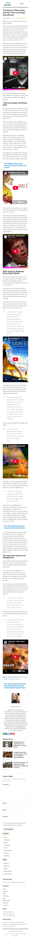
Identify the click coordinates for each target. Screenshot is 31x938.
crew (22, 487)
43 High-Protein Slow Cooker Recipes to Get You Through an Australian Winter (20, 755)
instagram (25, 677)
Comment (6, 784)
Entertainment (22, 18)
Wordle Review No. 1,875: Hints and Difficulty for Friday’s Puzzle (20, 744)
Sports (5, 848)
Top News (7, 840)
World (5, 842)
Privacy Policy (7, 874)
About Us (6, 863)
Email (5, 810)
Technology (7, 845)
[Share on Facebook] (6, 734)
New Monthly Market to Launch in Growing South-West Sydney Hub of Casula (21, 765)
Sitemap (21, 931)
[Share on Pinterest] (11, 734)
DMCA (5, 868)
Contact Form (11, 926)
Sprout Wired (15, 931)
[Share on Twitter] (9, 734)
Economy (6, 853)
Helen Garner (7, 18)
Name (5, 803)
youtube (17, 679)
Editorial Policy (8, 871)
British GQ (13, 588)
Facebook (11, 679)
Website (5, 816)
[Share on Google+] (14, 734)
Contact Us (7, 855)
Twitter (5, 679)
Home (5, 837)
